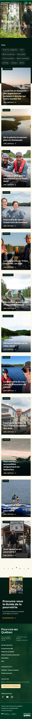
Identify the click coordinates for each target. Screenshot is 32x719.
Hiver (22, 50)
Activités (5, 63)
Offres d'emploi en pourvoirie (10, 655)
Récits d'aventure (8, 54)
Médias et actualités (7, 652)
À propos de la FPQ (7, 648)
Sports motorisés (23, 58)
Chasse (14, 63)
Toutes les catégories (9, 50)
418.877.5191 (20, 637)
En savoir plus (8, 618)
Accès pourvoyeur (6, 710)
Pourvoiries (21, 54)
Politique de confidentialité (9, 708)
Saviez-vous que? (6, 673)
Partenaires (5, 658)
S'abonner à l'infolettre (11, 686)
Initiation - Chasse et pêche (9, 670)
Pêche (22, 63)
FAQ (2, 661)
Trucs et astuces (8, 58)
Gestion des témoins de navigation (12, 706)
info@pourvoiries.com (22, 640)
